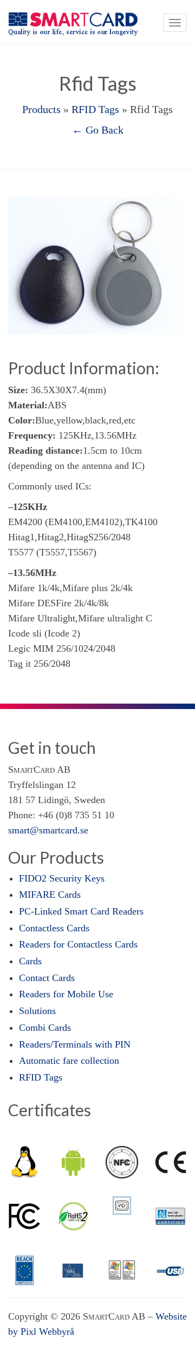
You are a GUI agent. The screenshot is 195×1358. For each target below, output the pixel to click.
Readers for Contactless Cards (78, 944)
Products (41, 109)
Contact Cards (47, 977)
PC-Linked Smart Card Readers (81, 911)
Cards (30, 961)
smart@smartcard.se (48, 830)
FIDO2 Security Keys (62, 878)
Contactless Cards (54, 928)
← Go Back (97, 130)
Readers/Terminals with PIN (75, 1044)
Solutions (37, 1010)
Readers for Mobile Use (66, 994)
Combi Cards (45, 1027)
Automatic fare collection (69, 1060)
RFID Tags (95, 109)
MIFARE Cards (50, 894)
